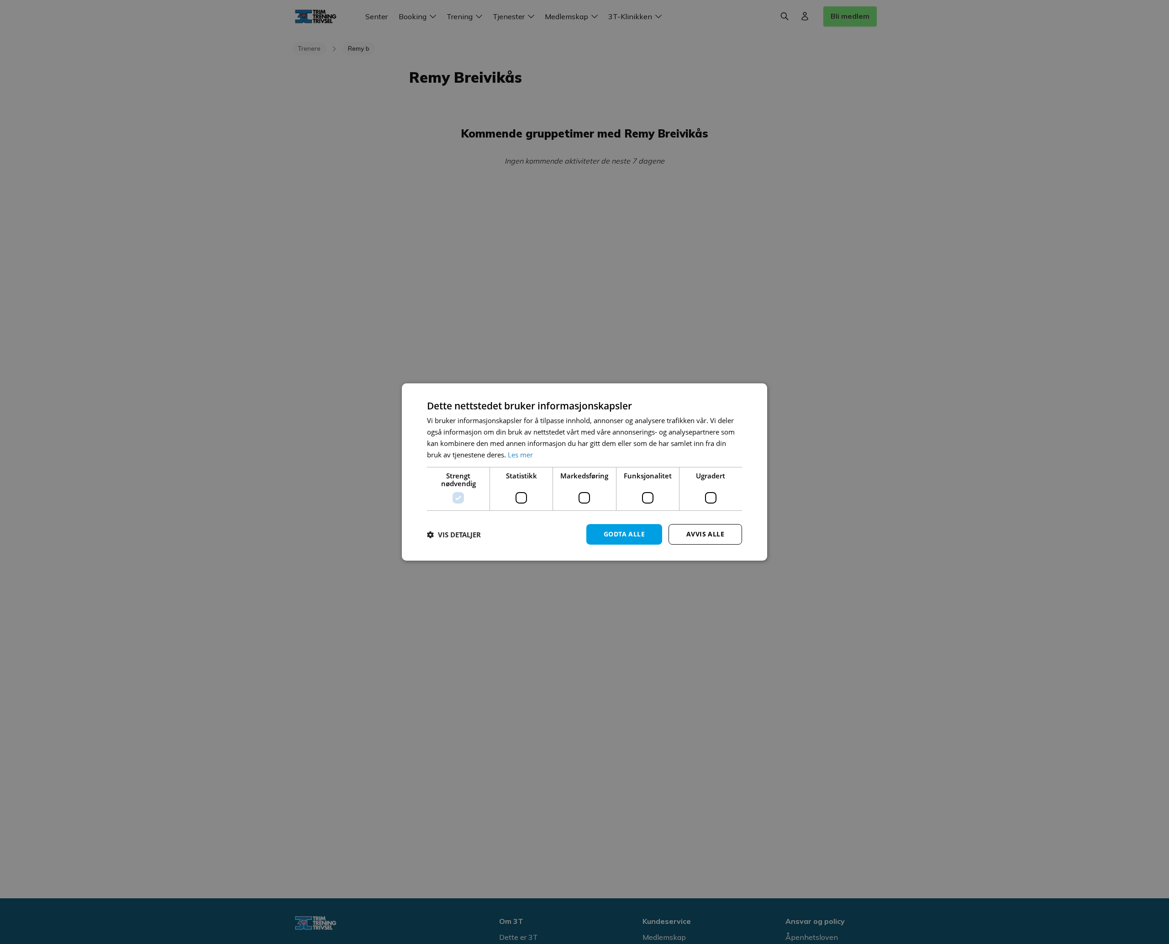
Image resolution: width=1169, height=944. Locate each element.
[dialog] (584, 472)
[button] (454, 535)
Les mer (520, 454)
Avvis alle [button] (705, 534)
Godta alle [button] (624, 534)
